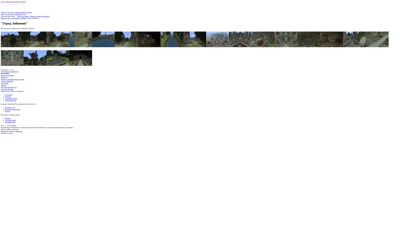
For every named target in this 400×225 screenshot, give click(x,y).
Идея (39, 16)
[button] (16, 16)
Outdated (23, 18)
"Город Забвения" (7, 81)
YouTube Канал (10, 120)
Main (19, 16)
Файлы (17, 12)
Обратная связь (10, 100)
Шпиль (3, 85)
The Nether (4, 83)
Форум (3, 12)
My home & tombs (7, 89)
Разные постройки (7, 75)
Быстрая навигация (8, 16)
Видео (29, 12)
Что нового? (25, 16)
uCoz (11, 133)
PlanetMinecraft (10, 122)
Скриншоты (15, 18)
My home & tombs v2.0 (9, 87)
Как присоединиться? (12, 109)
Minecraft (19, 131)
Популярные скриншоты (9, 71)
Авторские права (11, 98)
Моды (13, 14)
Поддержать (45, 16)
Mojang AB (5, 131)
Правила (18, 14)
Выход (23, 2)
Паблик (7, 118)
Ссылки (7, 14)
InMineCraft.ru (6, 18)
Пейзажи (4, 77)
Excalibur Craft (10, 107)
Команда (34, 16)
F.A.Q (24, 14)
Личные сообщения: (12, 2)
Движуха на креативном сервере (12, 79)
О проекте (8, 95)
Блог (2, 14)
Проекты (24, 12)
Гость (3, 2)
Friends (7, 111)
